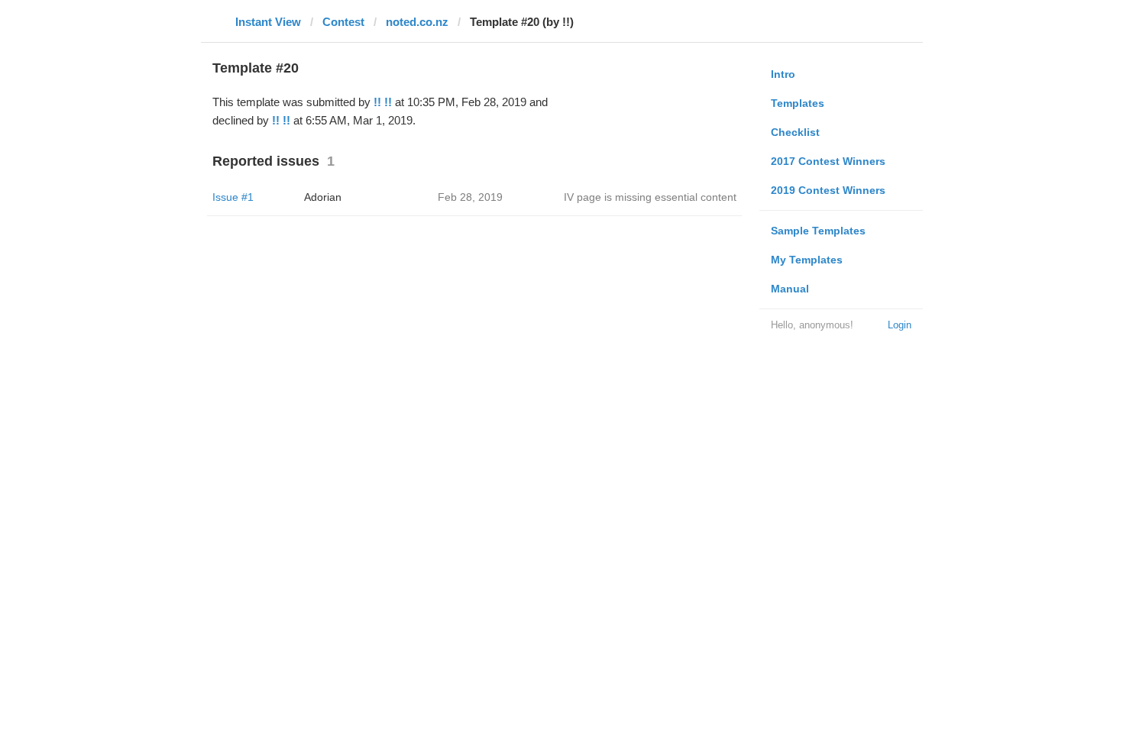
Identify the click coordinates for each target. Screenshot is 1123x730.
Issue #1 (233, 197)
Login (899, 325)
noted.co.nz (417, 21)
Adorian (322, 197)
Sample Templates (818, 230)
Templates (797, 103)
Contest (343, 21)
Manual (790, 289)
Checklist (795, 132)
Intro (783, 74)
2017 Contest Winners (828, 161)
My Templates (807, 260)
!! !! (383, 101)
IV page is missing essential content (650, 197)
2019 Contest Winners (828, 190)
